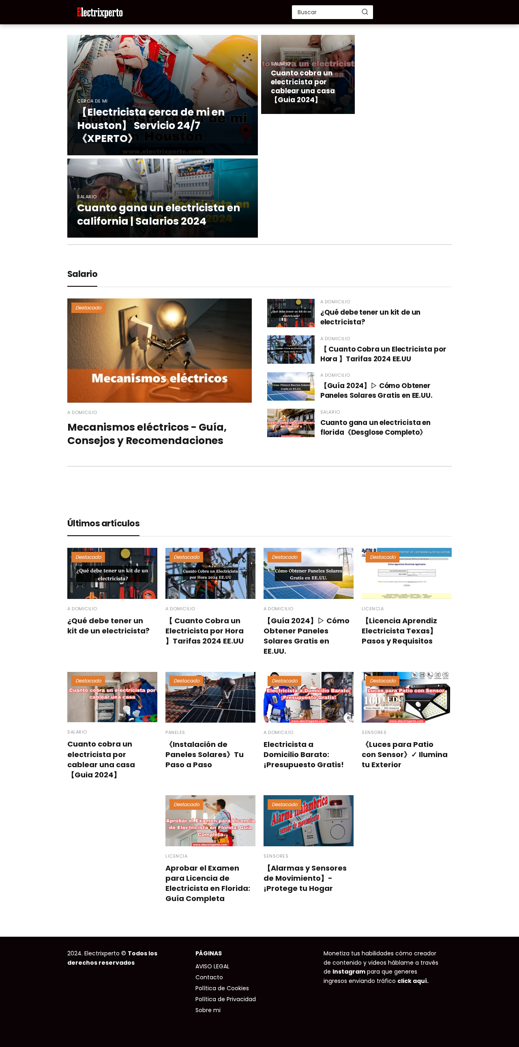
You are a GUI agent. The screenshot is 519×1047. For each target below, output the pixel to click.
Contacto (209, 977)
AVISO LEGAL (212, 966)
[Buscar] (365, 11)
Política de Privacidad (225, 999)
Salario (82, 273)
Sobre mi (208, 1010)
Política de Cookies (222, 988)
